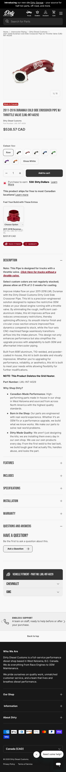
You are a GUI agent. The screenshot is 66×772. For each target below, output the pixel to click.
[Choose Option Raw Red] (13, 216)
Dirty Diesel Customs (38, 32)
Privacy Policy (9, 764)
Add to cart (44, 173)
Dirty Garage (36, 2)
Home (5, 32)
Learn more (21, 194)
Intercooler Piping (19, 32)
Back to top (33, 636)
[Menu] (60, 13)
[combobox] (33, 21)
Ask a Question (15, 548)
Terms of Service (25, 764)
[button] (53, 13)
